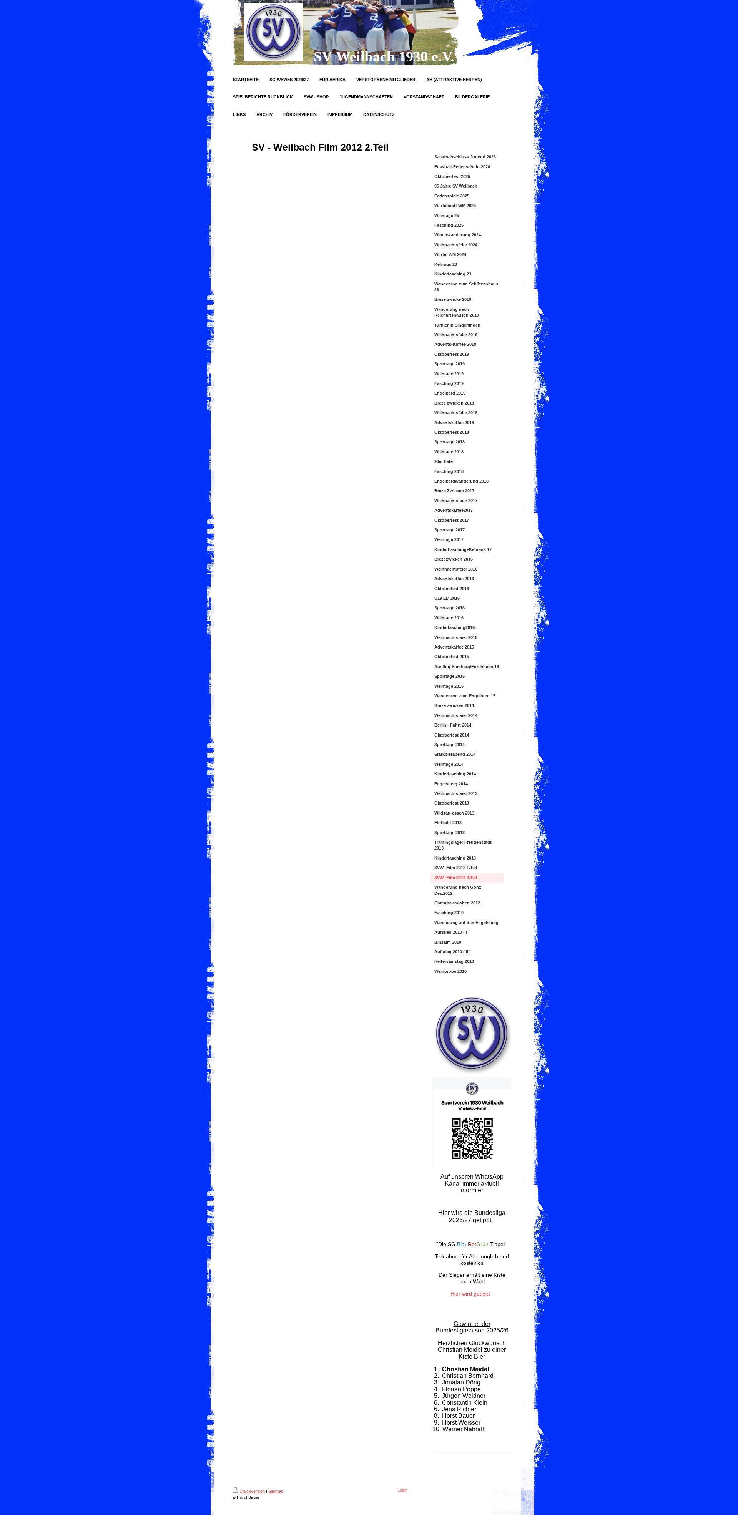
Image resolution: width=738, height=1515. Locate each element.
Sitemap (275, 1491)
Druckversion (252, 1491)
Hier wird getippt (470, 1294)
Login (402, 1490)
